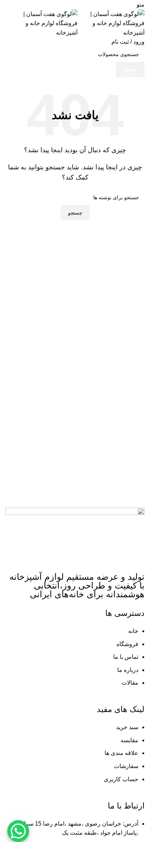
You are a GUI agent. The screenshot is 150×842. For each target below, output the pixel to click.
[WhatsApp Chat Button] (18, 831)
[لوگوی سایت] (111, 23)
